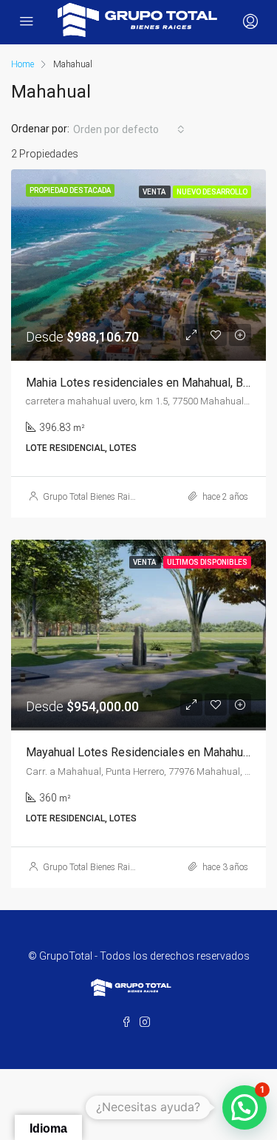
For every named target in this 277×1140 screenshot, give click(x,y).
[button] (244, 1107)
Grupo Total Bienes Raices (93, 497)
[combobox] (129, 129)
